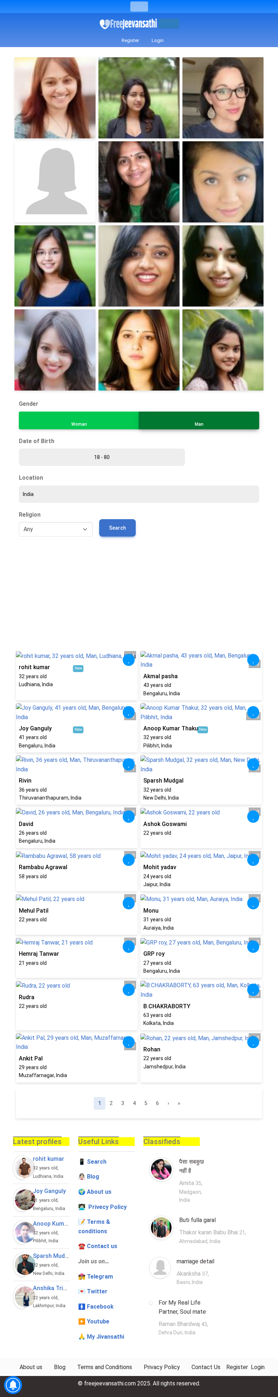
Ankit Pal (31, 1058)
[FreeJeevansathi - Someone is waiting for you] (129, 23)
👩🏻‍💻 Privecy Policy (102, 1207)
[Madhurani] (139, 181)
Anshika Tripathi (55, 1288)
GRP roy (154, 953)
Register (130, 40)
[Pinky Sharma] (223, 265)
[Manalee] (139, 97)
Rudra (26, 997)
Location (31, 477)
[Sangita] (55, 97)
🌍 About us (94, 1191)
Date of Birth (36, 441)
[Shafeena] (223, 181)
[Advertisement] (139, 596)
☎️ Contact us (97, 1246)
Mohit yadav (159, 867)
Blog (93, 1176)
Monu (151, 910)
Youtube (98, 1321)
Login (157, 40)
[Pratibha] (139, 350)
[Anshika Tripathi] (21, 1297)
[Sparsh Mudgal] (21, 1264)
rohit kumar (34, 667)
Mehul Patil (34, 910)
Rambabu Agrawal (43, 867)
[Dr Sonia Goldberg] (223, 97)
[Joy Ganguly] (21, 1200)
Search (117, 528)
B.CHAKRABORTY (166, 1006)
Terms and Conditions (104, 1367)
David (26, 824)
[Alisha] (55, 181)
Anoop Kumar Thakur (171, 728)
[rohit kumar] (21, 1167)
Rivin (25, 780)
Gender (28, 403)
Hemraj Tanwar (39, 953)
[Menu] (139, 6)
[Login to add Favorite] (129, 660)
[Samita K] (139, 265)
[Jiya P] (55, 265)
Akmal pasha (160, 676)
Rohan (151, 1049)
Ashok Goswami (165, 824)
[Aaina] (223, 350)
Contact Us (205, 1367)
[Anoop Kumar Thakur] (21, 1232)
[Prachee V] (55, 350)
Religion (30, 514)
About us (31, 1367)
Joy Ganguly (35, 728)
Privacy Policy (162, 1367)
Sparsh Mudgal (163, 780)
